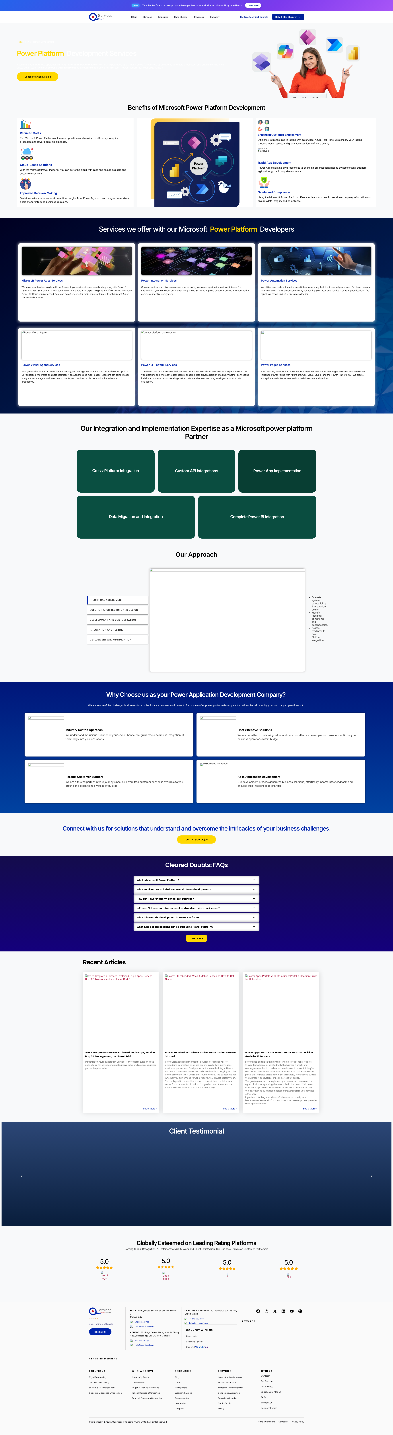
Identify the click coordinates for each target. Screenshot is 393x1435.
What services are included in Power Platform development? (174, 889)
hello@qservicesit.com (144, 1326)
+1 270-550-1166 (142, 1322)
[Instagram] (266, 1311)
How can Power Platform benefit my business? (165, 899)
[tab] (117, 600)
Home (20, 41)
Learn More (253, 5)
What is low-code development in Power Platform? (168, 917)
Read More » (150, 1108)
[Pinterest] (300, 1311)
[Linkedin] (283, 1311)
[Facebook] (258, 1311)
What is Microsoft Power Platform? (158, 880)
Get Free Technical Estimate (254, 17)
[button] (196, 880)
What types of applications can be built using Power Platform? (175, 927)
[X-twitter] (275, 1311)
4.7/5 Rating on (101, 1324)
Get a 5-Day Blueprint (286, 17)
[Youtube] (292, 1311)
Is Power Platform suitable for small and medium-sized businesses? (178, 908)
